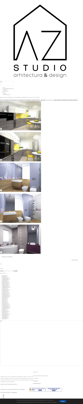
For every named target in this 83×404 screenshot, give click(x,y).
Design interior (5, 90)
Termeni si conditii (4, 384)
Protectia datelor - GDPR (12, 384)
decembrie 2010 (5, 313)
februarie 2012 (5, 311)
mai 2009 (4, 318)
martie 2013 (4, 303)
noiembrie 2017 (5, 282)
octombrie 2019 (5, 279)
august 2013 (4, 297)
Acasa (4, 87)
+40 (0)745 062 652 (6, 94)
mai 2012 (4, 309)
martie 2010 (4, 316)
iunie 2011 (4, 312)
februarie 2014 (5, 291)
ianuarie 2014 (5, 293)
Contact (4, 93)
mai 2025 (4, 275)
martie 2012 (4, 310)
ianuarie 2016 (5, 284)
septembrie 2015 (5, 287)
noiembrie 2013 (5, 294)
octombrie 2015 (5, 286)
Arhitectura (5, 89)
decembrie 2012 (5, 305)
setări (55, 402)
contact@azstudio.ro (37, 383)
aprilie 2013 (4, 302)
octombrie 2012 (5, 308)
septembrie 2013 (5, 296)
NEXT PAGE (75, 259)
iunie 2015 (4, 288)
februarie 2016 (5, 283)
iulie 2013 (4, 298)
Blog (4, 92)
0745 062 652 (35, 380)
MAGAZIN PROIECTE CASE (8, 88)
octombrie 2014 (5, 289)
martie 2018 (4, 281)
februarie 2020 (5, 277)
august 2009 (4, 317)
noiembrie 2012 (5, 307)
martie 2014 (4, 290)
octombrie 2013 (5, 295)
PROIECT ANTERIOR (7, 256)
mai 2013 (4, 301)
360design (14, 392)
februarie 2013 (5, 304)
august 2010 (4, 315)
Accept (62, 401)
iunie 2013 (4, 300)
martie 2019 (4, 280)
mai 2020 (4, 276)
